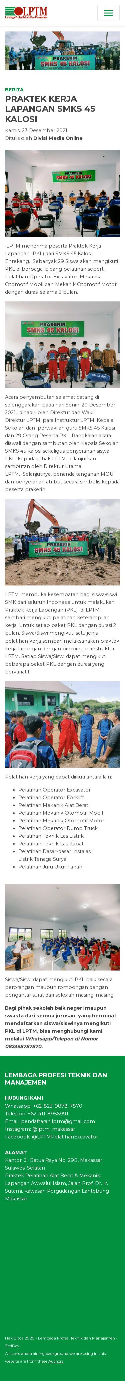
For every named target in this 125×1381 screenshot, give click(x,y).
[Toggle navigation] (108, 13)
